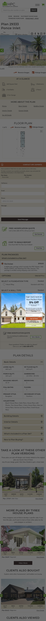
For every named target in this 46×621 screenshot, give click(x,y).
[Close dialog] (43, 294)
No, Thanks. (34, 325)
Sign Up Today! (34, 318)
